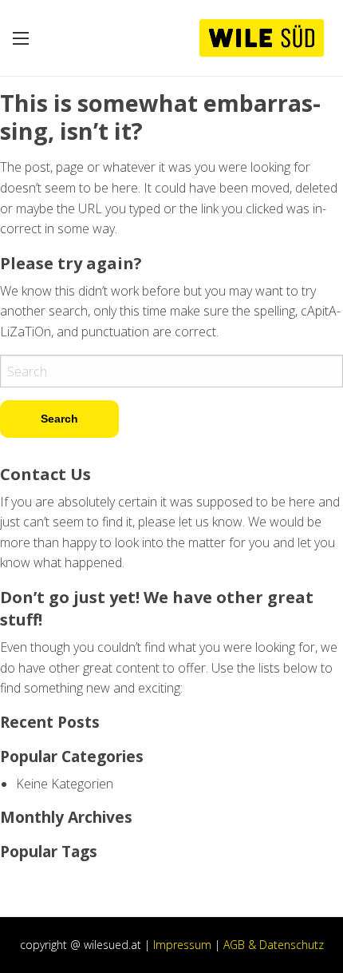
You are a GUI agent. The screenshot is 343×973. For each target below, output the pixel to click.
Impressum (182, 944)
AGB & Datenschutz (273, 944)
